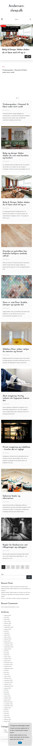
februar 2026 (7, 623)
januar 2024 (7, 660)
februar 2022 (7, 697)
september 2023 (8, 668)
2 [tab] (16, 97)
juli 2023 (6, 670)
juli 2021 (6, 709)
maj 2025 (6, 632)
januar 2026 (7, 625)
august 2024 (7, 648)
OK (20, 742)
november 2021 (8, 703)
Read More (9, 56)
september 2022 (8, 685)
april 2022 (7, 693)
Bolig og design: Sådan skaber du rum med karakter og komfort (16, 49)
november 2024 (8, 644)
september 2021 (8, 705)
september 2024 (8, 646)
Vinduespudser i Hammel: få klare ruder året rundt (14, 586)
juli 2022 (6, 689)
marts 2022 (7, 695)
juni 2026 (6, 617)
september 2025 (8, 627)
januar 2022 (7, 699)
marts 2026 (7, 621)
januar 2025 (7, 640)
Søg (2, 574)
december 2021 (8, 701)
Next (29, 56)
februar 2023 (7, 678)
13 (22, 566)
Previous (26, 56)
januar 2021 (7, 721)
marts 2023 (7, 676)
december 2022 (8, 680)
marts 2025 (7, 636)
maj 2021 (6, 713)
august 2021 (7, 707)
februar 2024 (7, 658)
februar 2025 (7, 638)
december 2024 (8, 642)
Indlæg (6, 731)
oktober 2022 (7, 683)
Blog (4, 27)
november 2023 (8, 664)
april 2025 (7, 634)
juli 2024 (6, 650)
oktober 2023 (7, 666)
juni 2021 (6, 711)
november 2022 (8, 681)
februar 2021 (7, 719)
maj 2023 (6, 674)
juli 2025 (6, 630)
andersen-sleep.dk (11, 30)
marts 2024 (7, 656)
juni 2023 (6, 672)
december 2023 (8, 662)
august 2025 (7, 629)
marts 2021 (7, 717)
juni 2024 (6, 652)
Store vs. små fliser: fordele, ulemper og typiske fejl (14, 598)
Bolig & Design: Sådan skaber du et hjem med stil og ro (15, 592)
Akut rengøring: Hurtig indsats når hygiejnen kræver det (16, 397)
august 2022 (7, 687)
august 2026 (7, 615)
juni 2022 (6, 691)
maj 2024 (6, 654)
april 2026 (7, 619)
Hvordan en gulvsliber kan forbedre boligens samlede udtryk (15, 253)
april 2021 (7, 715)
